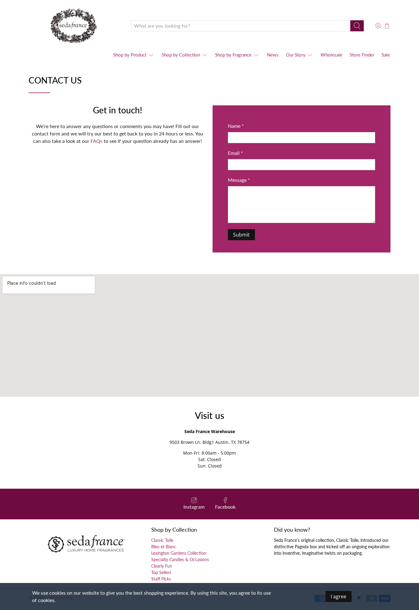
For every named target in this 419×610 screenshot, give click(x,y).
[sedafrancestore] (75, 25)
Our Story (296, 54)
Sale (386, 54)
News (273, 54)
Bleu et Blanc (163, 546)
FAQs (96, 141)
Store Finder (362, 54)
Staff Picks (161, 578)
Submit (241, 234)
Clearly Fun (161, 566)
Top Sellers (161, 572)
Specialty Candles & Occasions (180, 559)
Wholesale (331, 54)
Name (236, 126)
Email (235, 153)
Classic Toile (162, 540)
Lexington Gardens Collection (178, 553)
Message (239, 180)
